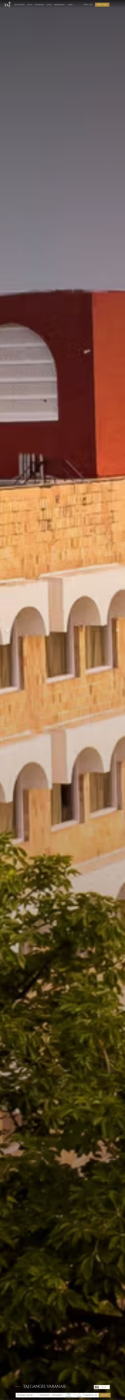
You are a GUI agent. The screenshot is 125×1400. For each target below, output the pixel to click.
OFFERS (49, 4)
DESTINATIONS (20, 4)
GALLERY (103, 1387)
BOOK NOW (104, 1395)
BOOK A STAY (102, 4)
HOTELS (29, 4)
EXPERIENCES (39, 4)
